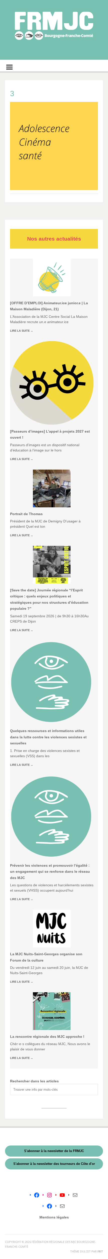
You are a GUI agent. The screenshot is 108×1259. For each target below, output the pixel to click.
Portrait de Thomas (26, 514)
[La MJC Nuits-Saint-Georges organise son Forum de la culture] (52, 928)
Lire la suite (21, 330)
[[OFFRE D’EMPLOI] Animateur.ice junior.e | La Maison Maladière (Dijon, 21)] (52, 277)
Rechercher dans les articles (34, 1081)
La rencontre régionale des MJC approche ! (47, 1037)
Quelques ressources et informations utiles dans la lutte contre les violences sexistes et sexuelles (48, 737)
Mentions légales (54, 1217)
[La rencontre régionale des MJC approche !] (52, 1011)
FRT (100, 1251)
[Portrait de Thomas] (52, 488)
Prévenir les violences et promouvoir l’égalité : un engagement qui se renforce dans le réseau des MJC (50, 871)
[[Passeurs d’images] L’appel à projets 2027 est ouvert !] (52, 383)
